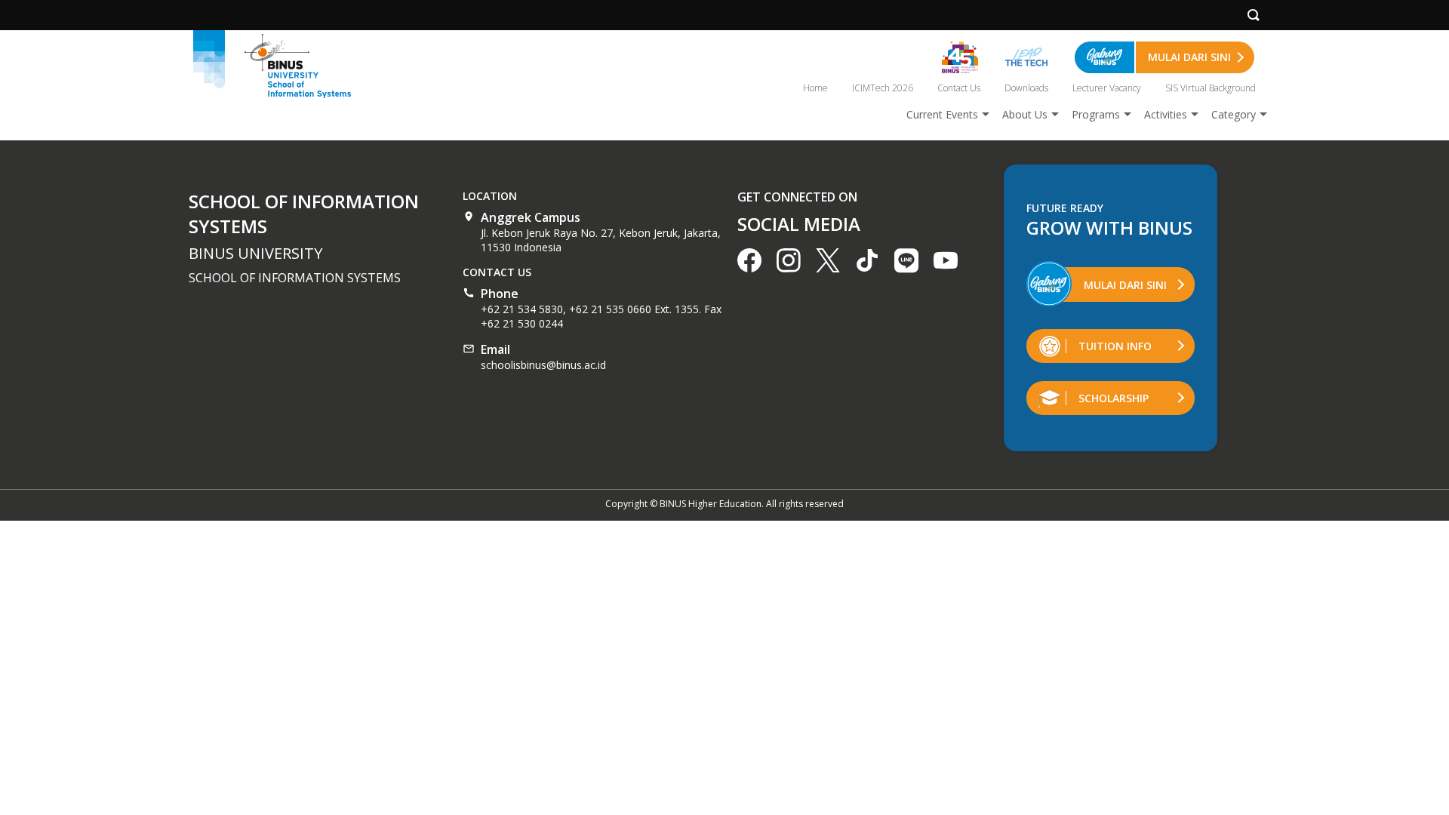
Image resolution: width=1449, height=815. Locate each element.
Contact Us (958, 88)
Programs (1096, 114)
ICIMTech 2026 (882, 88)
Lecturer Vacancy (1106, 88)
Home (815, 88)
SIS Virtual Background (1210, 88)
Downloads (1026, 88)
